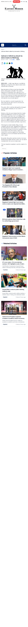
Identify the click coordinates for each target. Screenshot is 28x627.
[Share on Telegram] (5, 63)
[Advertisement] (14, 28)
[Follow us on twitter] (23, 1)
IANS (13, 59)
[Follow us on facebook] (21, 1)
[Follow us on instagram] (24, 1)
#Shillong (4, 148)
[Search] (25, 45)
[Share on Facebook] (12, 63)
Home (2, 49)
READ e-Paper (17, 1)
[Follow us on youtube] (26, 1)
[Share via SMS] (9, 63)
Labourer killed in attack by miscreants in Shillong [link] (12, 51)
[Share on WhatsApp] (7, 63)
